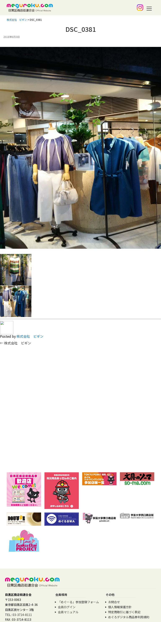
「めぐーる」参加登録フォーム (78, 602)
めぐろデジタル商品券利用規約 (128, 617)
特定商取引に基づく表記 (124, 612)
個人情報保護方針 (120, 607)
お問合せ (114, 602)
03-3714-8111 (22, 615)
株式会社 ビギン (30, 336)
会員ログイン (66, 607)
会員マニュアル (68, 612)
